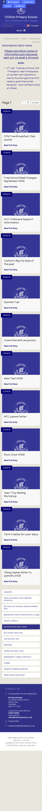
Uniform (8, 645)
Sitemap (26, 740)
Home (17, 39)
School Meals (11, 621)
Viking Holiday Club (13, 651)
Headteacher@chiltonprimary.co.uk (21, 726)
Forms (7, 663)
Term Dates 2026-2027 (14, 675)
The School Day (11, 639)
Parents (24, 39)
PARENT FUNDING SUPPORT (16, 669)
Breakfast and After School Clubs (21, 615)
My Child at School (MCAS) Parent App (21, 607)
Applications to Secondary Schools (18, 599)
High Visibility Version (16, 738)
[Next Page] (28, 103)
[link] (23, 103)
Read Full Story (10, 145)
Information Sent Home (15, 627)
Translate (34, 25)
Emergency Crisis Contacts (17, 657)
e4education (31, 745)
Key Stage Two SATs (13, 633)
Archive (35, 102)
